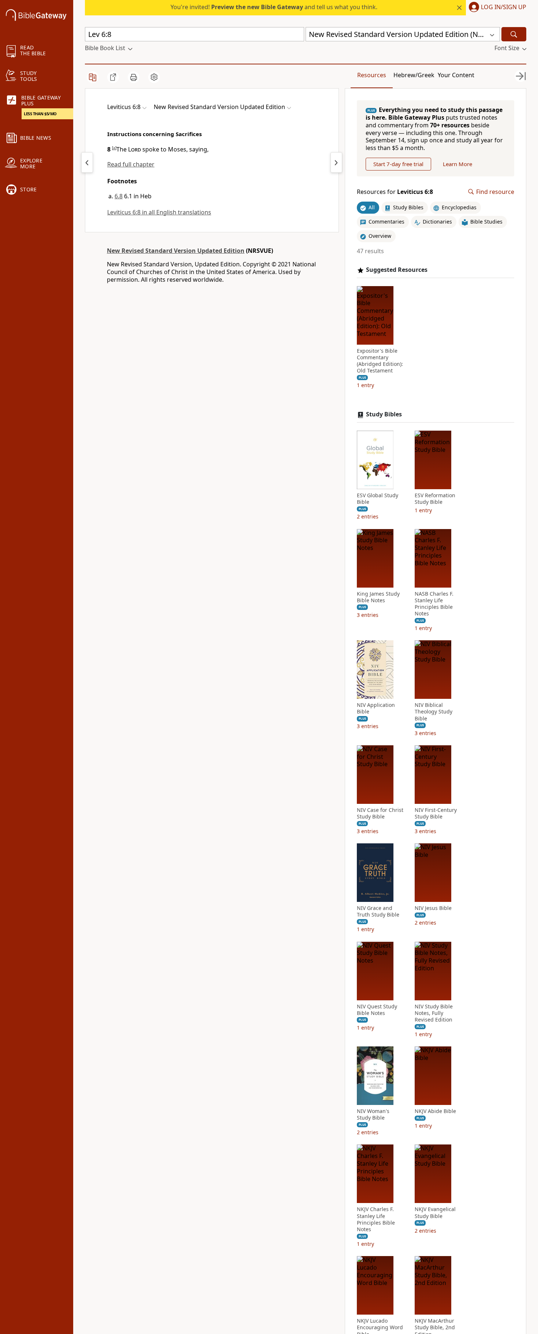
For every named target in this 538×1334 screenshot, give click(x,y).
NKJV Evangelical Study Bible (435, 1212)
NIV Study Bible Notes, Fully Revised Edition (434, 1013)
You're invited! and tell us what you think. (274, 7)
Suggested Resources (396, 270)
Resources (371, 75)
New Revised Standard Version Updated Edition (175, 251)
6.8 (119, 196)
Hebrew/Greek (413, 75)
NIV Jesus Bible (433, 908)
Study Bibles (384, 414)
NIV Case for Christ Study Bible (380, 813)
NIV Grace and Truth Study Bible (378, 911)
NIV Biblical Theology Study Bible (433, 712)
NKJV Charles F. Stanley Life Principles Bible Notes (376, 1219)
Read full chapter (130, 164)
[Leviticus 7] (336, 162)
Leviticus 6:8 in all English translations (159, 212)
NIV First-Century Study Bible (436, 813)
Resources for (395, 192)
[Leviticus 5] (87, 162)
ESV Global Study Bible (377, 498)
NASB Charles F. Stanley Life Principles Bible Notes (434, 604)
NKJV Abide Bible (435, 1111)
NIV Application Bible (376, 708)
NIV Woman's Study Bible (373, 1114)
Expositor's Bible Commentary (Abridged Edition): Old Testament (380, 361)
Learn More (457, 164)
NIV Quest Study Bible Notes (377, 1009)
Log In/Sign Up (503, 7)
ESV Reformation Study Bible (435, 498)
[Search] (513, 34)
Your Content (456, 75)
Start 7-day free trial (398, 164)
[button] (496, 7)
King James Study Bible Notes (378, 597)
